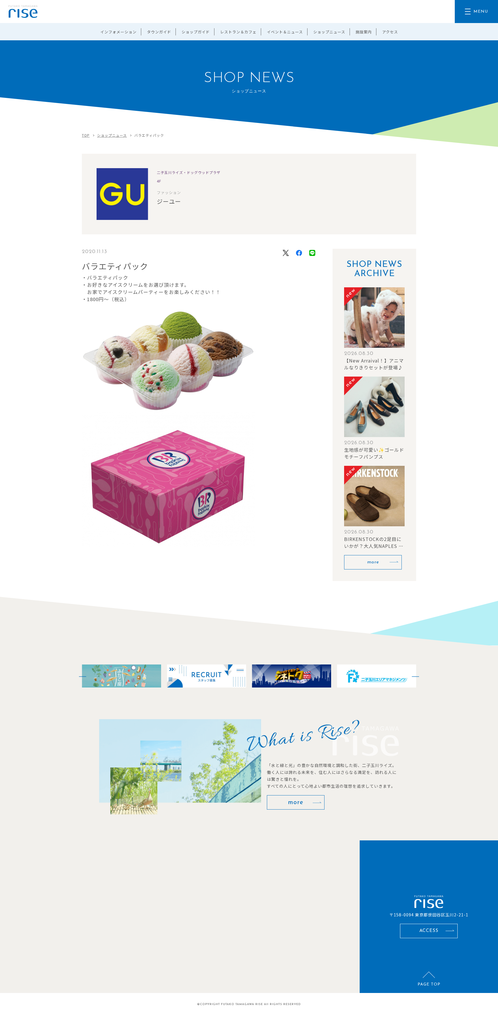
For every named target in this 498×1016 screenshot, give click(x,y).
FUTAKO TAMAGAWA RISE (242, 1004)
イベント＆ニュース (285, 32)
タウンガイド (159, 32)
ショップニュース (329, 32)
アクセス (390, 32)
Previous (79, 676)
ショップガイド (196, 32)
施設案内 (364, 32)
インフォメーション (118, 32)
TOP (86, 135)
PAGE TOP (429, 984)
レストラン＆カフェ (238, 32)
